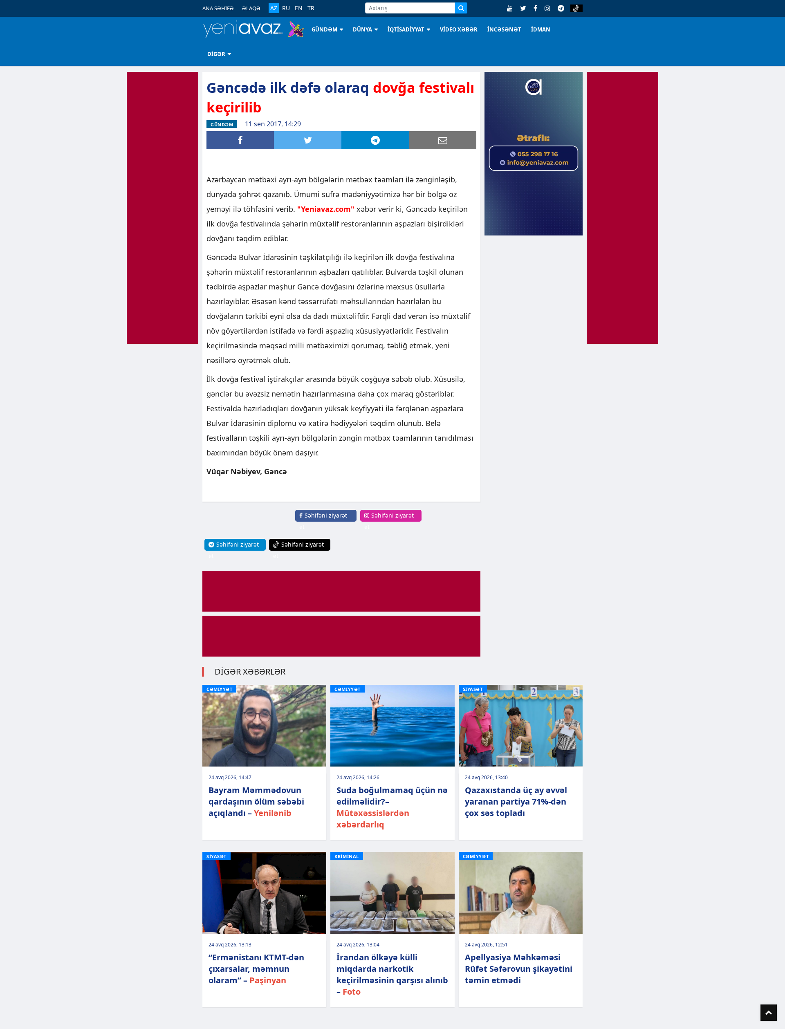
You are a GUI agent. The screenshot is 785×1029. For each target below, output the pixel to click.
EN (299, 8)
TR (310, 8)
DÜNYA (362, 29)
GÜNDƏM (324, 29)
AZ (273, 8)
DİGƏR (216, 54)
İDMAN (540, 29)
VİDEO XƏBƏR (459, 29)
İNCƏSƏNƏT (504, 29)
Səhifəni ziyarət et (323, 521)
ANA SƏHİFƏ (218, 8)
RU (286, 8)
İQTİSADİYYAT (406, 29)
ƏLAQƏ (251, 8)
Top (768, 1012)
